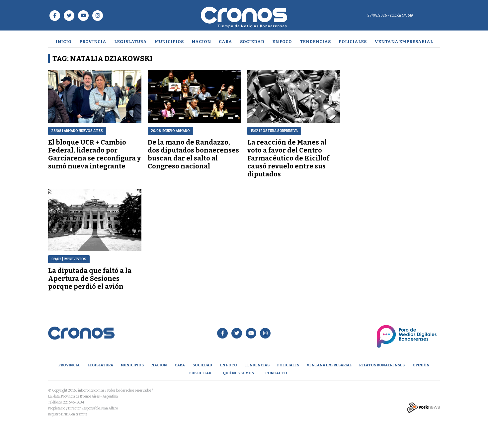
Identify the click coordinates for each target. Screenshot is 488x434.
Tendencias (315, 41)
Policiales (352, 41)
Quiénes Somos (238, 373)
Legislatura (130, 41)
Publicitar (200, 373)
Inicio (63, 41)
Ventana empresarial (403, 41)
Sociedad (252, 41)
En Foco (282, 41)
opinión (421, 365)
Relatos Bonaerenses (382, 365)
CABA (225, 41)
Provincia (92, 41)
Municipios (169, 41)
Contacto (276, 373)
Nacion (201, 41)
